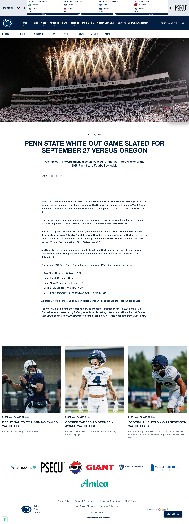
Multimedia (88, 23)
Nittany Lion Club (105, 23)
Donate (94, 34)
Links (44, 14)
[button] (24, 8)
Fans (64, 23)
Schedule (38, 34)
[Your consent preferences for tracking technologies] (4, 519)
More (107, 34)
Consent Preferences (85, 501)
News (81, 34)
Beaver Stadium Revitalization (133, 23)
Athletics (54, 23)
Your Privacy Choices (85, 506)
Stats (67, 34)
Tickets (34, 23)
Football (7, 417)
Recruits (74, 23)
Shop (43, 23)
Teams (23, 23)
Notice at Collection (108, 506)
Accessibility (96, 513)
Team (52, 34)
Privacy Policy (64, 501)
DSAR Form (130, 501)
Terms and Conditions (110, 501)
